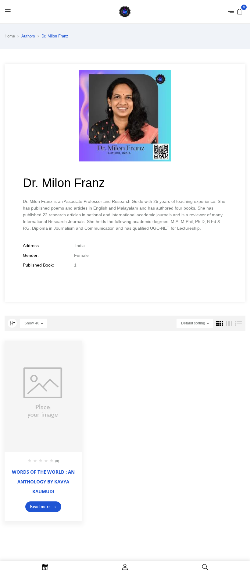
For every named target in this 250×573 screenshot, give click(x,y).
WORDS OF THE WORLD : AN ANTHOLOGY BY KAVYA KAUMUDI (43, 481)
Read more (40, 506)
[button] (239, 11)
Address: (31, 245)
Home (10, 36)
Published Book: (38, 265)
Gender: (31, 255)
